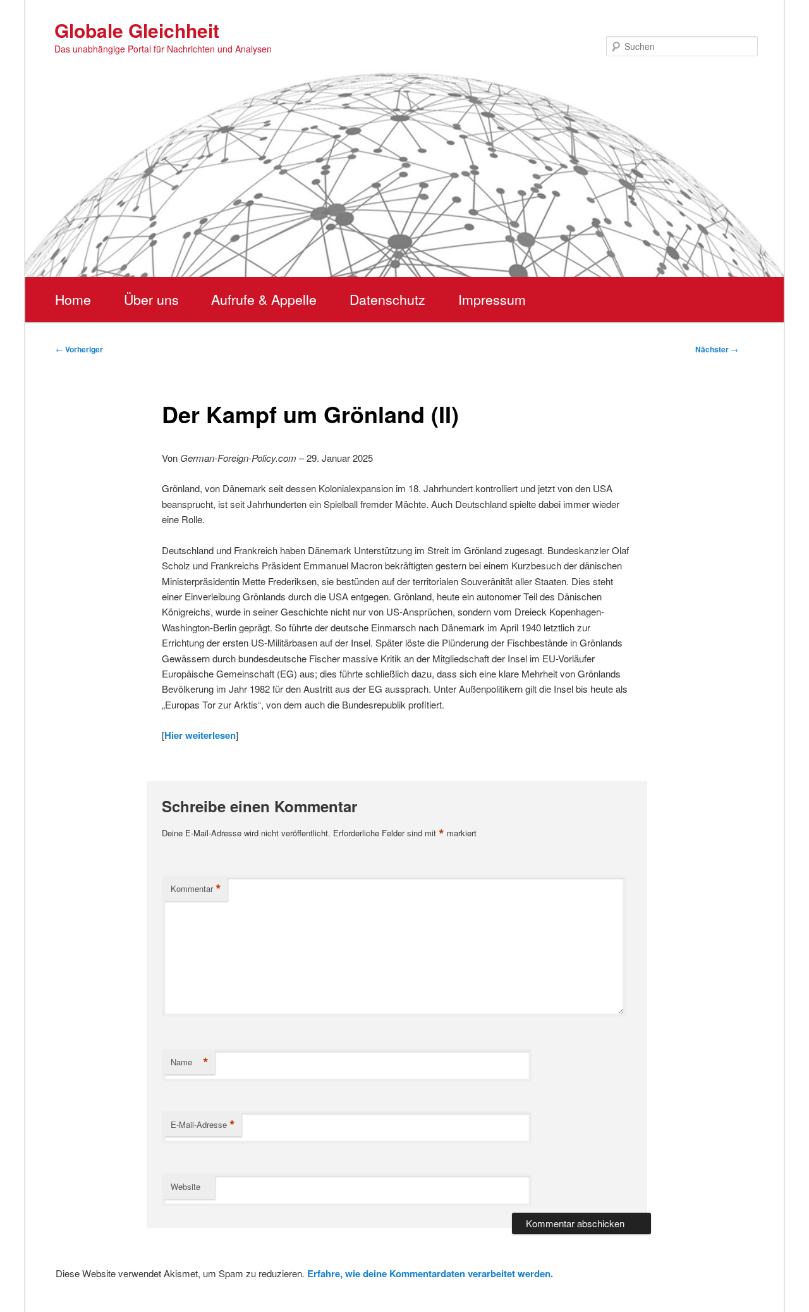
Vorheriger (79, 349)
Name (190, 1062)
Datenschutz (387, 299)
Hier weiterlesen (200, 735)
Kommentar (196, 889)
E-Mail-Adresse (203, 1125)
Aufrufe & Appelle (264, 299)
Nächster (716, 349)
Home (73, 299)
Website (185, 1186)
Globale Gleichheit (136, 30)
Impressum (492, 299)
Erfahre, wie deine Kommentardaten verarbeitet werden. (430, 1273)
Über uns (151, 299)
